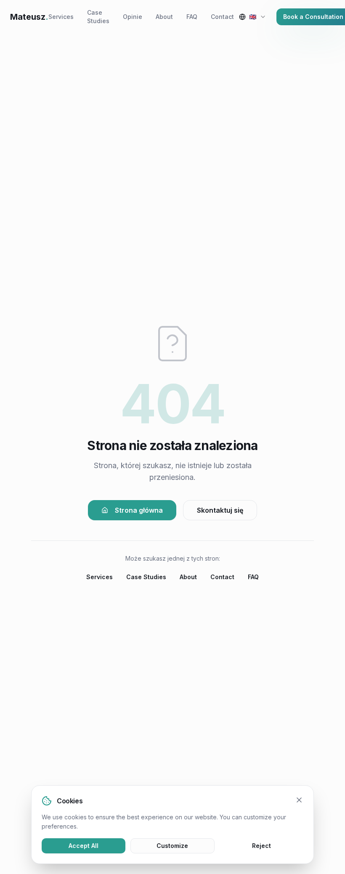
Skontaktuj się (220, 510)
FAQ (191, 16)
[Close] (299, 800)
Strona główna (139, 510)
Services (61, 16)
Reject (261, 845)
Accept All (83, 845)
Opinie (132, 16)
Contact (222, 16)
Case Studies (98, 16)
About (164, 16)
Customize (172, 845)
